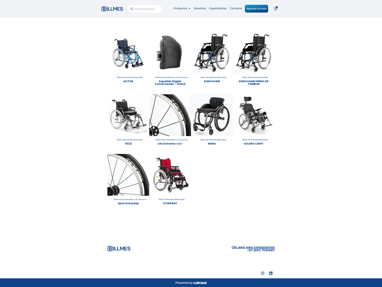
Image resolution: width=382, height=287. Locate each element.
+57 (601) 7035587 (253, 248)
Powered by (191, 282)
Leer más (128, 73)
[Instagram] (262, 273)
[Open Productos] (189, 8)
